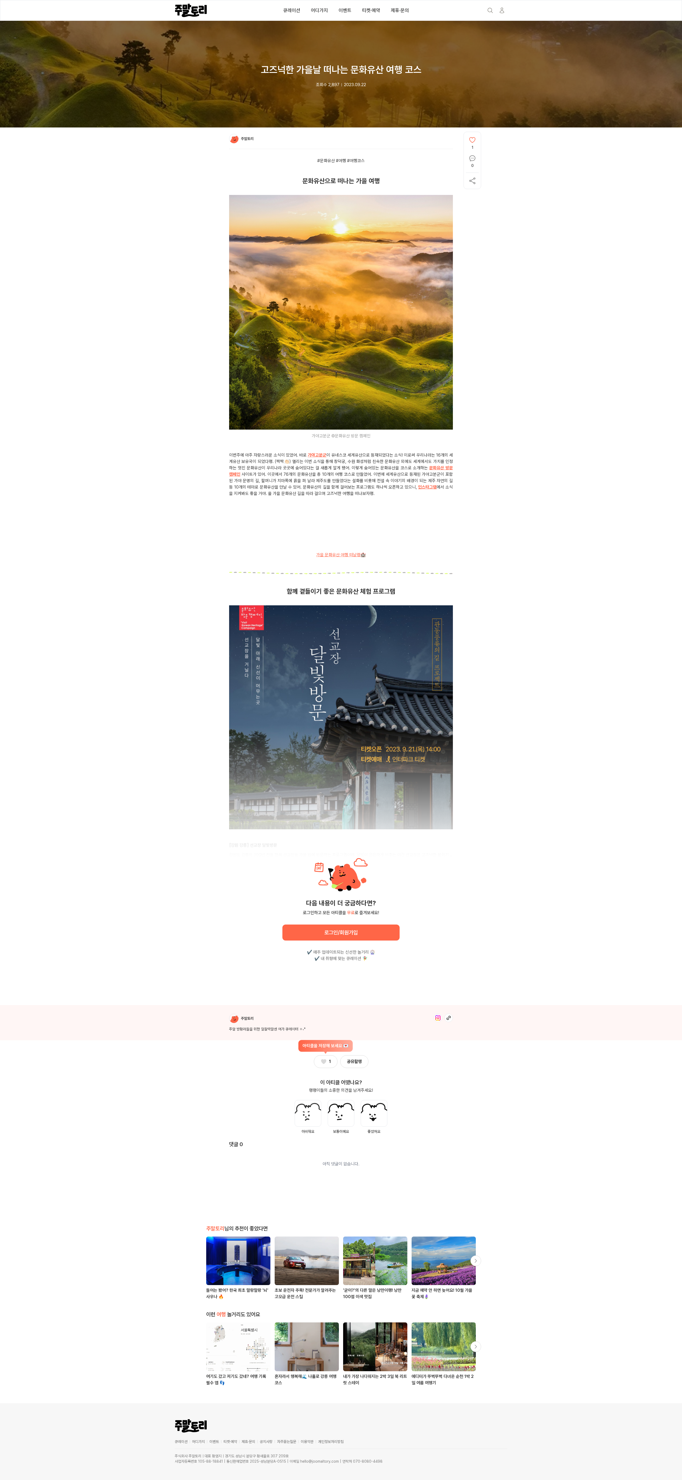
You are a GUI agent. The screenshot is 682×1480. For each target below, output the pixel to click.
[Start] (502, 10)
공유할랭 (354, 1061)
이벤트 (345, 10)
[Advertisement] (341, 529)
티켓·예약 (371, 10)
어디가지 (319, 10)
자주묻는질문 (286, 1441)
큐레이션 (291, 10)
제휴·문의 (400, 10)
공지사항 (266, 1441)
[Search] (490, 10)
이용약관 (307, 1441)
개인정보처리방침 (331, 1441)
